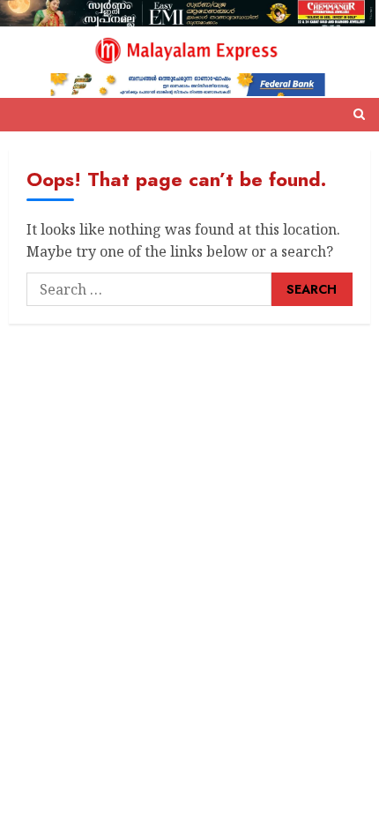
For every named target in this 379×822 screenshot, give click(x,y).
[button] (359, 114)
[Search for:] (148, 289)
